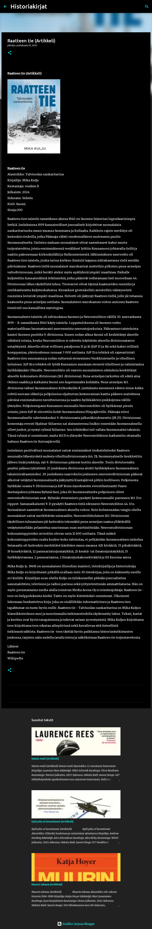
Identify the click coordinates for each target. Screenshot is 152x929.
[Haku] (52, 6)
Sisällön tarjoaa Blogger (78, 923)
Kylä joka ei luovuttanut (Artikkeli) (53, 821)
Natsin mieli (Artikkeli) (45, 758)
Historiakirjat (28, 6)
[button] (9, 52)
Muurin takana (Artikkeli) (47, 884)
